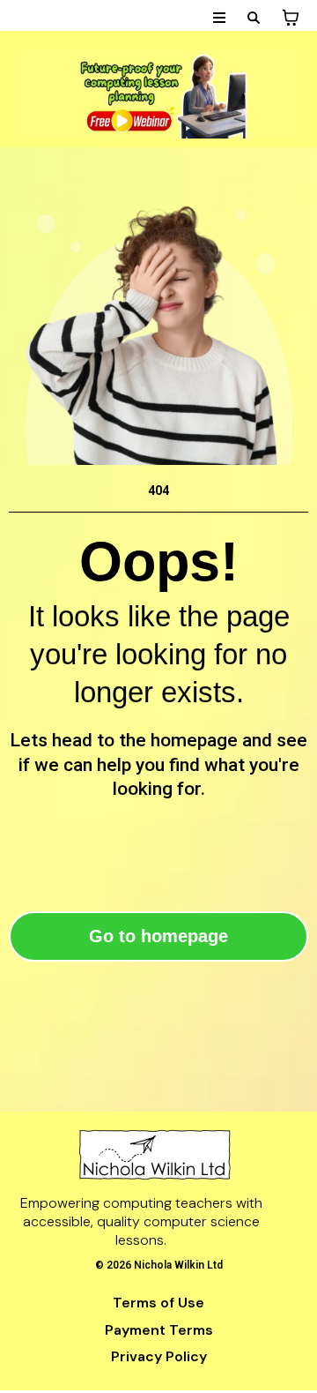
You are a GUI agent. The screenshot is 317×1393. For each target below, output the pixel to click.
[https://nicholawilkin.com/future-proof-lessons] (158, 94)
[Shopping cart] (290, 17)
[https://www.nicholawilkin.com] (154, 1155)
